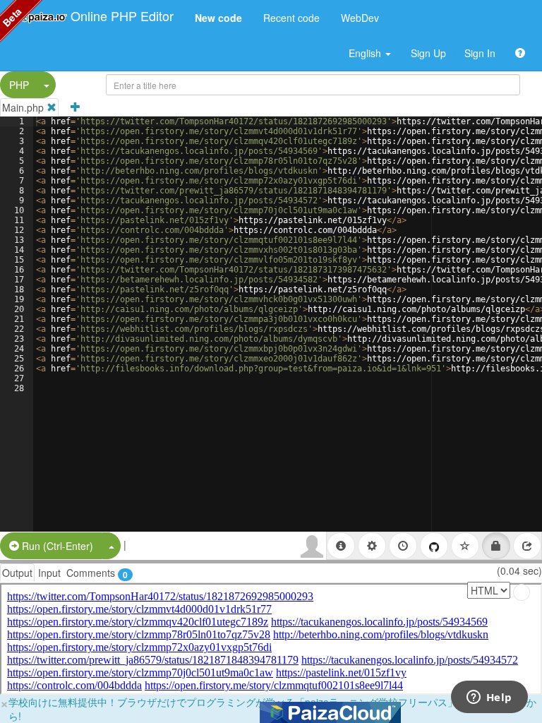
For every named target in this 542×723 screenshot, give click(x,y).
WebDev (360, 18)
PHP (19, 85)
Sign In (479, 53)
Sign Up (428, 53)
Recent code (291, 18)
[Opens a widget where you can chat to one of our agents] (489, 698)
